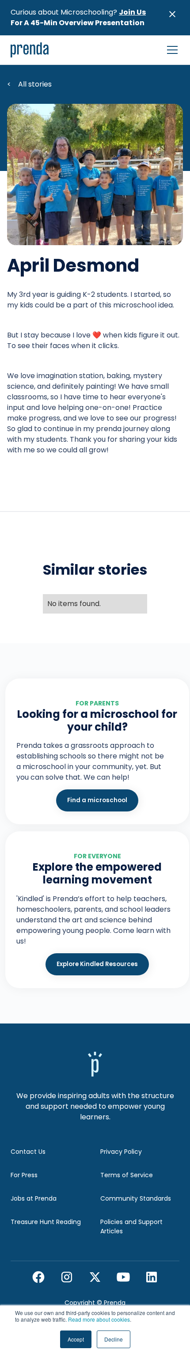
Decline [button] (113, 1339)
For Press (24, 1175)
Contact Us (28, 1151)
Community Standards (135, 1198)
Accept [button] (76, 1339)
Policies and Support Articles (131, 1226)
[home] (30, 49)
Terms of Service (126, 1175)
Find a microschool (97, 800)
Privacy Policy (121, 1151)
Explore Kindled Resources (97, 964)
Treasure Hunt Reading (46, 1221)
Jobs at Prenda (34, 1198)
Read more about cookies (99, 1319)
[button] (170, 50)
